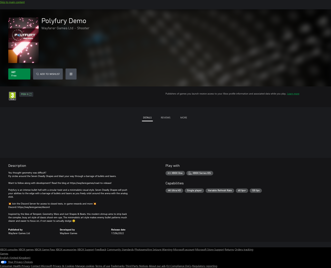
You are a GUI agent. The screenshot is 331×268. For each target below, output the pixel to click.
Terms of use (102, 266)
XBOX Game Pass (44, 249)
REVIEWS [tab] (165, 117)
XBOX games (26, 249)
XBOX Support (85, 249)
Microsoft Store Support (209, 249)
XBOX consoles (9, 249)
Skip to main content (12, 2)
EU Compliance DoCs (179, 266)
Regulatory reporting (204, 266)
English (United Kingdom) (15, 257)
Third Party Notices (136, 266)
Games (4, 253)
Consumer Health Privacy (15, 266)
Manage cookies (84, 266)
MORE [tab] (183, 117)
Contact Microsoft (41, 266)
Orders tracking (244, 249)
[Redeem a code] (71, 74)
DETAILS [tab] (147, 117)
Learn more (293, 93)
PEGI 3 (24, 94)
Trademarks (118, 266)
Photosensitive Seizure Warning (153, 249)
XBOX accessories (66, 249)
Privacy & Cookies (63, 266)
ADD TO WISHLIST (50, 74)
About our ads (157, 266)
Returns (229, 249)
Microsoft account (183, 249)
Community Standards (120, 249)
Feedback (100, 249)
